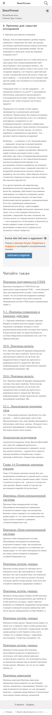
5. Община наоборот (12, 712)
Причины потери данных (20, 564)
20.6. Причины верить (18, 346)
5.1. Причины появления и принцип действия (21, 314)
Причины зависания (17, 675)
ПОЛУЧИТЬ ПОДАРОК (19, 255)
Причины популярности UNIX (24, 282)
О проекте (19, 705)
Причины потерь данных (20, 591)
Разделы (30, 705)
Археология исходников (19, 437)
